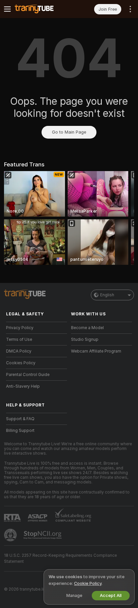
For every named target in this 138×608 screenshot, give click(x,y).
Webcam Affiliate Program (96, 351)
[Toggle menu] (7, 9)
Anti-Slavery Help (23, 386)
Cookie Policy (87, 583)
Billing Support (20, 430)
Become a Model (87, 327)
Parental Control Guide (28, 374)
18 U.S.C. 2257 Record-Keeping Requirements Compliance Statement (60, 558)
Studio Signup (84, 339)
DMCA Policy (18, 351)
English (107, 295)
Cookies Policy (21, 363)
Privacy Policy (19, 327)
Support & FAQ (20, 418)
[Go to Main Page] (42, 9)
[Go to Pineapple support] (11, 535)
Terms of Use (19, 339)
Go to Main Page (69, 132)
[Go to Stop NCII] (43, 535)
